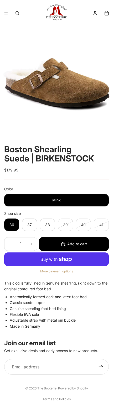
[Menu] (6, 13)
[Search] (17, 13)
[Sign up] (100, 367)
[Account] (95, 13)
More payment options (56, 271)
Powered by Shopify (73, 388)
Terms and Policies (57, 399)
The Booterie (46, 388)
